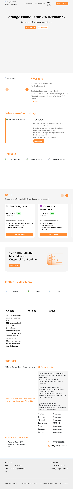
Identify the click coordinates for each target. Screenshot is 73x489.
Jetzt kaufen (20, 234)
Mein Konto (49, 4)
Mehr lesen (35, 101)
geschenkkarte (40, 4)
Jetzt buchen (30, 28)
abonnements (28, 4)
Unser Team (42, 28)
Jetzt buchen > (62, 4)
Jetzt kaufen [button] (14, 265)
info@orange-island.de (59, 446)
